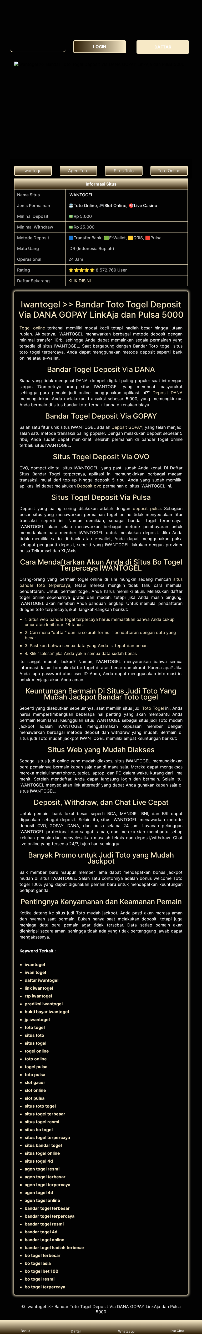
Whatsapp (126, 1331)
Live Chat (177, 1331)
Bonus (25, 1331)
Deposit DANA (168, 392)
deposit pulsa (147, 508)
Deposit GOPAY (127, 427)
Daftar (75, 1331)
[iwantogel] (37, 44)
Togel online (32, 327)
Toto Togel (153, 708)
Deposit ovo (89, 486)
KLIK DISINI (79, 280)
